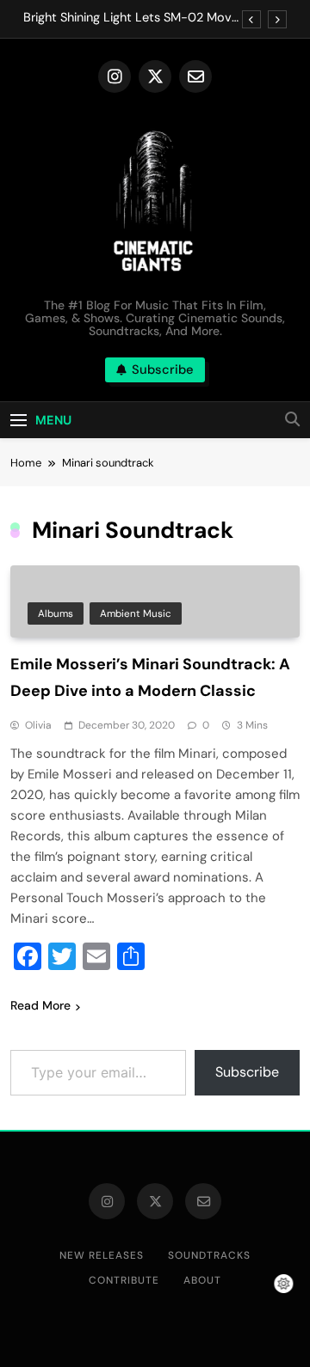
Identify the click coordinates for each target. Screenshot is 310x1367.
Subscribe (247, 1072)
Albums (55, 613)
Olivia (38, 725)
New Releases (101, 1255)
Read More (40, 1005)
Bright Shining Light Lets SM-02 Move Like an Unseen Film (131, 18)
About (202, 1280)
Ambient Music (135, 613)
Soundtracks (209, 1255)
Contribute (124, 1280)
